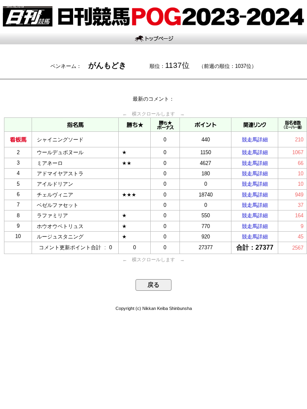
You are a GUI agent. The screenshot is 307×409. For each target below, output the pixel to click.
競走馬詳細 (255, 140)
